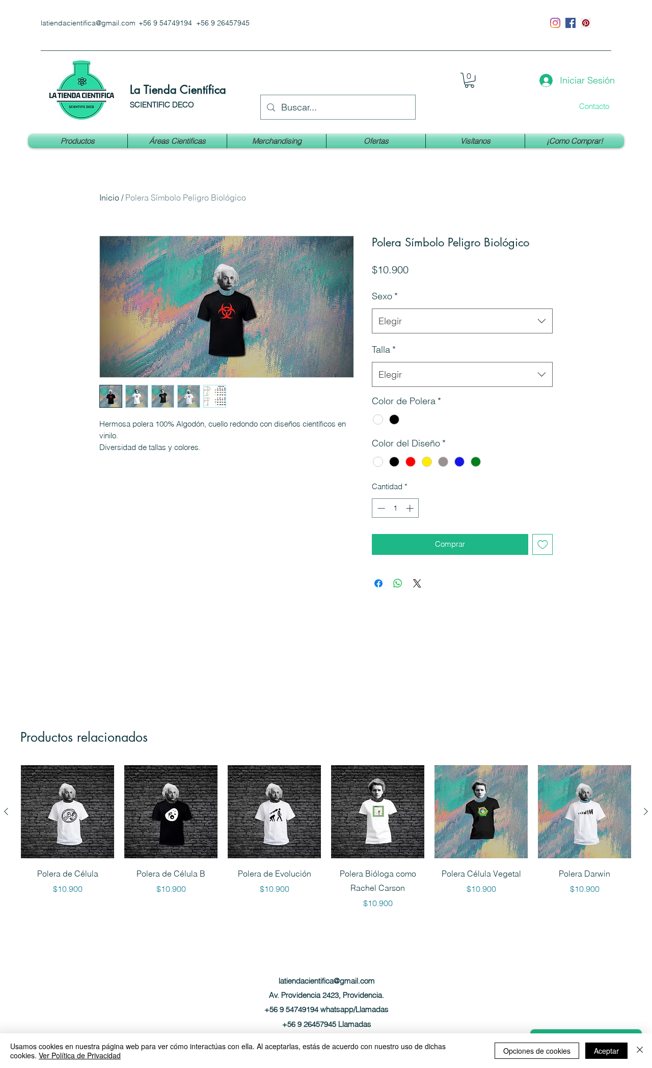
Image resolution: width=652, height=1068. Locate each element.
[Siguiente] (646, 811)
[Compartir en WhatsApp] (398, 583)
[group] (326, 837)
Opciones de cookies (536, 1051)
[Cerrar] (640, 1051)
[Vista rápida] (67, 811)
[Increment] (411, 508)
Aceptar (606, 1051)
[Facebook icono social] (570, 23)
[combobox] (462, 321)
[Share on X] (417, 583)
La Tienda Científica (178, 89)
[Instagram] (555, 23)
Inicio (109, 197)
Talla (384, 349)
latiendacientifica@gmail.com (88, 22)
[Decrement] (380, 508)
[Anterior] (6, 811)
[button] (469, 80)
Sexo (385, 296)
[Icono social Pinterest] (586, 23)
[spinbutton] (395, 508)
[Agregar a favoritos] (542, 544)
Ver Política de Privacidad (80, 1055)
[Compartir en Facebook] (378, 583)
